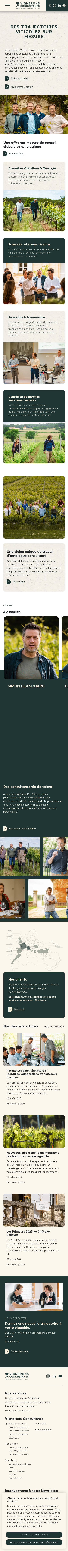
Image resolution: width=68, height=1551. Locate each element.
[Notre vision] (34, 507)
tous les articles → (54, 1026)
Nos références (15, 1478)
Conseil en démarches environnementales (27, 1402)
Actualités (40, 1423)
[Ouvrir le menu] (7, 5)
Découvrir (19, 1009)
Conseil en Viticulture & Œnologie (22, 1398)
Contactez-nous (19, 1351)
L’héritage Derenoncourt (19, 1427)
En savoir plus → (16, 1103)
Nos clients (11, 1460)
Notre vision (19, 581)
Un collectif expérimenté (22, 828)
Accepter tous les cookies (34, 1534)
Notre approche (19, 78)
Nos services (16, 153)
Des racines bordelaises (19, 1431)
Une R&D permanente (18, 1451)
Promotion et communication (20, 1406)
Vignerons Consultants (24, 1419)
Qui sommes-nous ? (22, 86)
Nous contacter (43, 1429)
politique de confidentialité (27, 1526)
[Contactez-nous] (49, 5)
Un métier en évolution (18, 1454)
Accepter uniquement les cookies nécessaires (34, 1542)
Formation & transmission (18, 1410)
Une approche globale (18, 1447)
